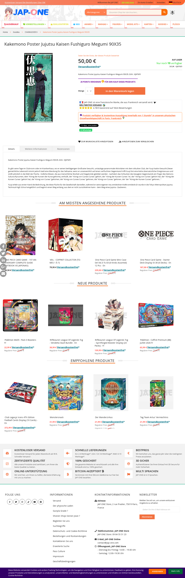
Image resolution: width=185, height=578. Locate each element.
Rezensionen (63, 149)
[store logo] (26, 14)
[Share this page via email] (3, 273)
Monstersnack (56, 417)
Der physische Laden (63, 505)
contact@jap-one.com (108, 542)
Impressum (58, 556)
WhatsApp (86, 130)
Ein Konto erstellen (145, 2)
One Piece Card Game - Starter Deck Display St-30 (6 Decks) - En (155, 261)
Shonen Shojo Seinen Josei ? (66, 515)
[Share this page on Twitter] (3, 253)
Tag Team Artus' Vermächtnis (154, 417)
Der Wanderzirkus (104, 417)
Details (11, 149)
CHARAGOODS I (31, 32)
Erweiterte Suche (61, 546)
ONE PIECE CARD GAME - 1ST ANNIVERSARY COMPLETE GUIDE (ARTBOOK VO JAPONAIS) (20, 262)
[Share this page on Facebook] (3, 246)
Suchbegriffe (59, 526)
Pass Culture (59, 551)
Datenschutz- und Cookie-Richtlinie (70, 531)
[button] (175, 2)
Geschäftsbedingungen (64, 561)
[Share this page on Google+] (3, 267)
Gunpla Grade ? (60, 510)
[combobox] (127, 12)
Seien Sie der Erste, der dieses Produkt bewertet (98, 55)
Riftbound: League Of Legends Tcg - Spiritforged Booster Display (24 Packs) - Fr (111, 343)
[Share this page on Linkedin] (3, 260)
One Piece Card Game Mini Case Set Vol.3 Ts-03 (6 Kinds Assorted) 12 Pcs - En (111, 262)
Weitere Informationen (36, 149)
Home (5, 32)
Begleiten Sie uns (61, 521)
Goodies (16, 32)
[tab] (11, 149)
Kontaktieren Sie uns (63, 541)
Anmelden (161, 2)
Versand (57, 500)
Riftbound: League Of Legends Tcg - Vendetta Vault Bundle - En (66, 341)
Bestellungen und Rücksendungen (69, 536)
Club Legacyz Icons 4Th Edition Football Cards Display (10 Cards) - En (21, 420)
